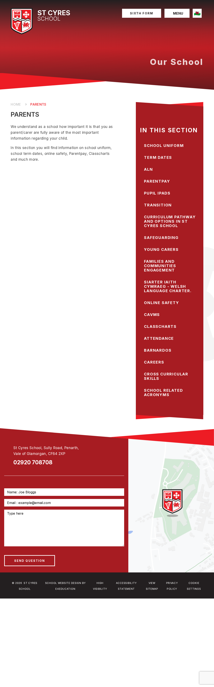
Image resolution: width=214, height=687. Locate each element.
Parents (38, 104)
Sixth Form (141, 13)
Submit (29, 560)
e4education (65, 588)
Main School (16, 104)
